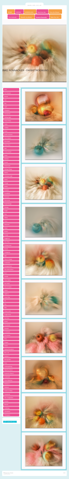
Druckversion (7, 472)
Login (64, 472)
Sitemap (11, 472)
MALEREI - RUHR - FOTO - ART (34, 5)
